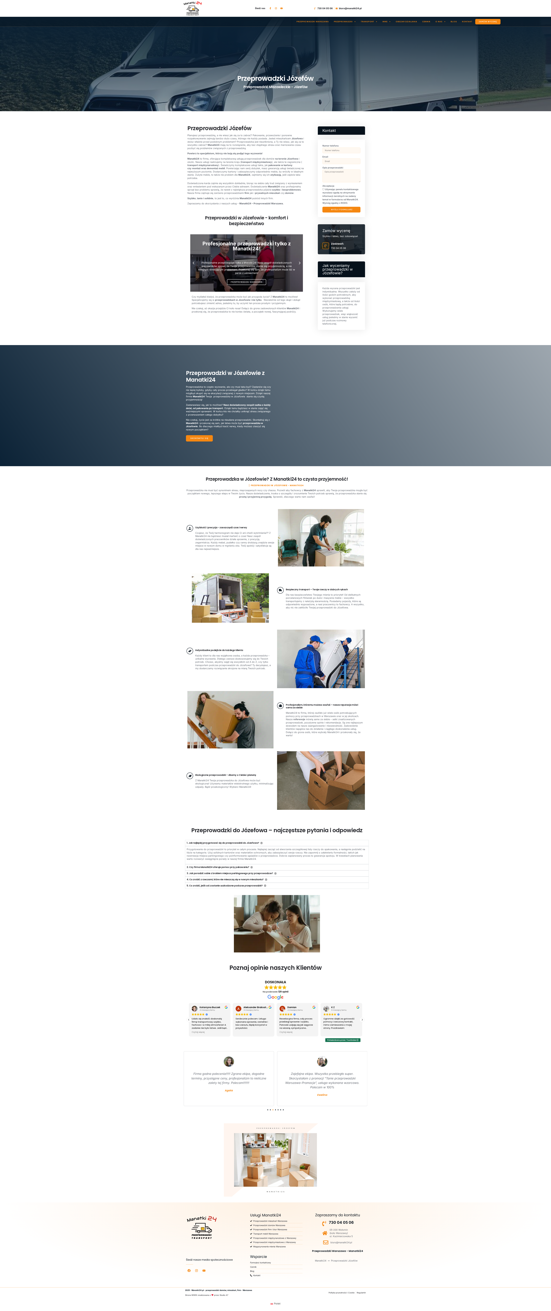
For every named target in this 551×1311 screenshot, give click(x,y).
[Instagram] (276, 8)
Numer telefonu (330, 145)
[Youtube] (281, 8)
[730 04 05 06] (324, 1223)
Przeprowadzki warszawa (246, 282)
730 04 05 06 (341, 1222)
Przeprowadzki (343, 22)
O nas (439, 22)
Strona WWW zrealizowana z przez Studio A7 (206, 1295)
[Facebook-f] (270, 8)
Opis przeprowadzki (332, 167)
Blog (454, 22)
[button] (193, 263)
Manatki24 (320, 1260)
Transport (367, 22)
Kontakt (467, 22)
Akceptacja (328, 186)
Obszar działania (406, 22)
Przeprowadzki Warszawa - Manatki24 (337, 1251)
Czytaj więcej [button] (198, 1032)
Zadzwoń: (337, 243)
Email (325, 156)
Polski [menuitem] (277, 1303)
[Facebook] (189, 1271)
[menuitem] (275, 1303)
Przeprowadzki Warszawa (313, 22)
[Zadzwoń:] (325, 245)
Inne (385, 22)
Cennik (426, 22)
